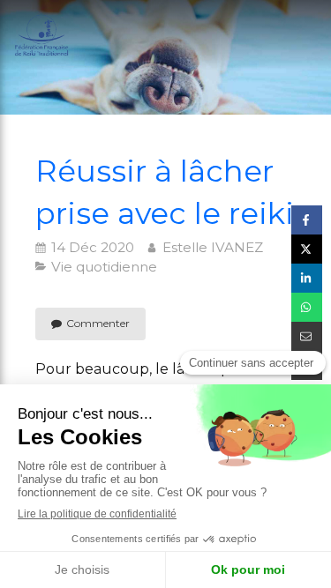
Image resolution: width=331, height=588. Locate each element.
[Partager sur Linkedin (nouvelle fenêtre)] (306, 278)
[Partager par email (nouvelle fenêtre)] (306, 336)
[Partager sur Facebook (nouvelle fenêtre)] (306, 219)
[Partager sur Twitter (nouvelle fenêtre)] (306, 249)
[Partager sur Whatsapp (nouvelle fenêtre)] (306, 307)
